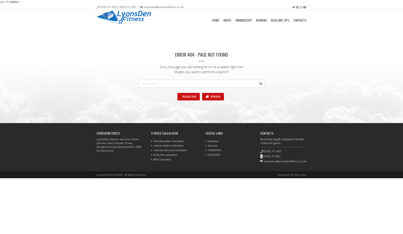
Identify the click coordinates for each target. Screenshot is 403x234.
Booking (261, 20)
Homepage (215, 96)
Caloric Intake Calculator (168, 145)
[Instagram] (301, 7)
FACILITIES (214, 155)
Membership (244, 20)
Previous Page (189, 96)
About (227, 20)
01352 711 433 (272, 151)
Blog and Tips (280, 20)
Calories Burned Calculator (170, 150)
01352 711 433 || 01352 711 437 (118, 7)
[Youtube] (304, 7)
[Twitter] (293, 7)
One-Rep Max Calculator (168, 141)
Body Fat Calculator (165, 155)
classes (212, 145)
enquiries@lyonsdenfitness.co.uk (163, 7)
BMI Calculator (162, 159)
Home (215, 20)
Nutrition (213, 141)
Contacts (299, 20)
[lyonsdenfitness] (124, 20)
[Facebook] (297, 7)
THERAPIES (214, 150)
